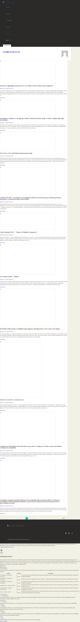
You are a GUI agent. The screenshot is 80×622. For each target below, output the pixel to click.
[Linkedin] (65, 533)
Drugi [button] (1, 616)
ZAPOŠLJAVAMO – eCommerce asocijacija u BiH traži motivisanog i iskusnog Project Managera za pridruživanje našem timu (30, 198)
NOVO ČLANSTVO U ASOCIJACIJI (11, 400)
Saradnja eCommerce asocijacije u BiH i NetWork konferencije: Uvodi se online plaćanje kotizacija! (32, 119)
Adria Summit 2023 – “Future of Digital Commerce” (18, 232)
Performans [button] (2, 600)
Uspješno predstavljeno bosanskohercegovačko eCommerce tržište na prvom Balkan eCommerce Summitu (31, 447)
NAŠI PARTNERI (9, 20)
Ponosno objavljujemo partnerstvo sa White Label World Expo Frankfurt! (26, 86)
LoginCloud (31, 539)
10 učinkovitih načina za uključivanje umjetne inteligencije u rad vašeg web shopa (30, 329)
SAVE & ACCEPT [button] (3, 621)
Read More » (3, 97)
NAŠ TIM (8, 13)
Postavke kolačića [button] (4, 547)
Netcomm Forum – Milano (9, 276)
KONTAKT (8, 27)
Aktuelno (2, 88)
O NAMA (8, 7)
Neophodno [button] (2, 565)
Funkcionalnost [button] (3, 594)
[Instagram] (72, 533)
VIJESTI (8, 33)
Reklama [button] (2, 610)
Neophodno (4, 567)
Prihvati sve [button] (11, 547)
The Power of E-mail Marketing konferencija (16, 153)
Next (64, 518)
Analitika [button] (2, 604)
